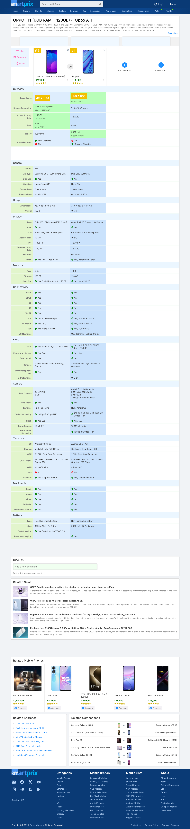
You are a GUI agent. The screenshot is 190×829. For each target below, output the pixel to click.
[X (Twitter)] (30, 782)
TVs (84, 11)
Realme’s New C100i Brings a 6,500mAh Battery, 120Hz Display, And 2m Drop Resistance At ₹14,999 (81, 628)
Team (163, 781)
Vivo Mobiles (96, 789)
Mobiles (50, 11)
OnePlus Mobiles (98, 796)
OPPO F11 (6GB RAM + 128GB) (50, 76)
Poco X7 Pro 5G (155, 695)
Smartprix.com (37, 825)
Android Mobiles (133, 803)
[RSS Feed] (30, 789)
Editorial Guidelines (170, 785)
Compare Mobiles (169, 806)
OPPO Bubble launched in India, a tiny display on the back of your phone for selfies (72, 587)
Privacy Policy (151, 825)
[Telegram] (22, 789)
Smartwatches (63, 792)
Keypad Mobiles (133, 817)
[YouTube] (38, 782)
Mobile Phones (63, 778)
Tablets (62, 11)
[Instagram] (14, 789)
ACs (58, 803)
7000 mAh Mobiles (135, 810)
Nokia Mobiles (97, 817)
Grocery (60, 814)
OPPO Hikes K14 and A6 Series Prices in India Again (56, 601)
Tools (163, 799)
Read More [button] (173, 33)
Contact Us (166, 792)
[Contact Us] (14, 782)
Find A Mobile (167, 803)
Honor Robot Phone (22, 695)
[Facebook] (22, 782)
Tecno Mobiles (97, 814)
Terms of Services (170, 825)
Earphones (62, 789)
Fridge (59, 806)
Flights (169, 11)
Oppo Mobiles (96, 799)
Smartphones (132, 778)
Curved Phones (133, 785)
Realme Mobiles (97, 785)
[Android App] (38, 789)
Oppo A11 (77, 76)
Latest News (167, 810)
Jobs (163, 789)
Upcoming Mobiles (135, 792)
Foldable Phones (133, 799)
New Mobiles (132, 789)
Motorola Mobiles (98, 792)
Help (163, 796)
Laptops (74, 11)
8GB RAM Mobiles (134, 796)
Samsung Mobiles (98, 778)
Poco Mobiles (96, 810)
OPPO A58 (52, 695)
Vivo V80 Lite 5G (122, 695)
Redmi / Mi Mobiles (99, 781)
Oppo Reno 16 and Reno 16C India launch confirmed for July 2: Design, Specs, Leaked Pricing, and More (82, 614)
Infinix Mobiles (97, 806)
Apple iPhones (97, 803)
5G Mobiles (131, 781)
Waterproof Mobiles (135, 806)
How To (38, 11)
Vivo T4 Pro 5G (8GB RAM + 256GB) (94, 695)
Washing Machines (65, 810)
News (15, 11)
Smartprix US (18, 800)
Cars (59, 785)
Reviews (27, 11)
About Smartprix (168, 778)
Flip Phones (131, 814)
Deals (59, 817)
